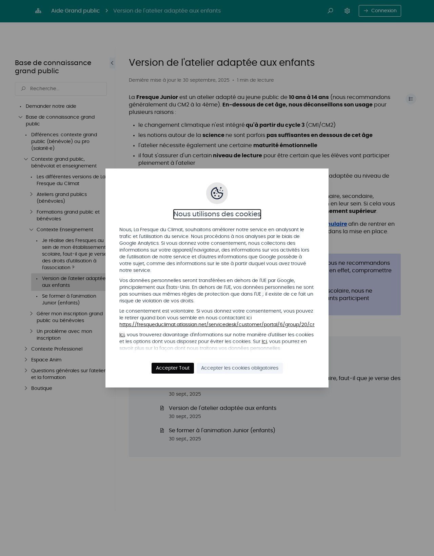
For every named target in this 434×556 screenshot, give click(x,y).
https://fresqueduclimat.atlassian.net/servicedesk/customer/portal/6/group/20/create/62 (226, 324)
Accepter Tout (173, 368)
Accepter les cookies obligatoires (239, 368)
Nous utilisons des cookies (217, 214)
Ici (121, 335)
